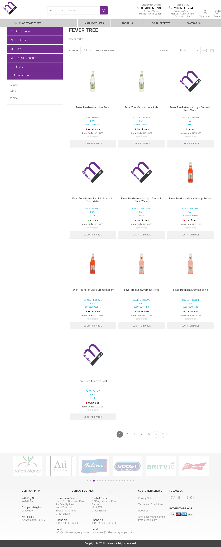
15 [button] (127, 480)
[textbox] (82, 10)
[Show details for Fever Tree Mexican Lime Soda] (92, 81)
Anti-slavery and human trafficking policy (151, 518)
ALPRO (14, 85)
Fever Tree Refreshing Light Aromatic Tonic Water (190, 109)
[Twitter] (172, 497)
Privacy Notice (146, 498)
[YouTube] (186, 497)
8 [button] (108, 480)
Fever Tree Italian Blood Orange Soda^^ (190, 198)
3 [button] (94, 481)
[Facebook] (179, 497)
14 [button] (124, 480)
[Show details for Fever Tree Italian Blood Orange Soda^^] (190, 172)
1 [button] (87, 480)
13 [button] (122, 480)
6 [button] (102, 480)
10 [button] (113, 480)
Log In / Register (160, 23)
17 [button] (133, 480)
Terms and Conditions (150, 504)
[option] (27, 466)
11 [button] (116, 480)
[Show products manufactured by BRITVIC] (161, 466)
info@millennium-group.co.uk (72, 532)
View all (15, 98)
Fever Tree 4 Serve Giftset (93, 381)
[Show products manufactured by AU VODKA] (61, 466)
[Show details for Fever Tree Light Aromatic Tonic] (141, 263)
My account (205, 16)
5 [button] (99, 480)
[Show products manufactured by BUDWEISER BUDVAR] (194, 466)
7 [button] (105, 480)
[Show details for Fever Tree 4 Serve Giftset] (92, 354)
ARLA (13, 91)
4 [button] (97, 480)
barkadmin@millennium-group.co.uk (112, 532)
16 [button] (130, 480)
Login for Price (93, 143)
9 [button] (111, 480)
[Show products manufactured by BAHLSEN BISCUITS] (94, 466)
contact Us (193, 23)
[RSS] (192, 497)
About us (127, 23)
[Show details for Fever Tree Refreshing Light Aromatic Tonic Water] (190, 81)
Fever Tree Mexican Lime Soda (92, 107)
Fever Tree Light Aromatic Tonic (141, 289)
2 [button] (90, 480)
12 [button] (119, 480)
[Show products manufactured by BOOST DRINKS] (127, 466)
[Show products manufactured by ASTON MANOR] (27, 466)
